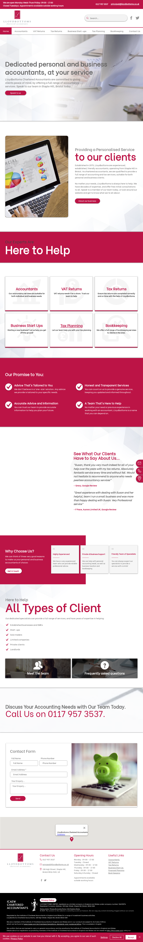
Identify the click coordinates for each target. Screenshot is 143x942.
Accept (131, 937)
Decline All (116, 937)
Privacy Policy (17, 938)
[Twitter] (137, 18)
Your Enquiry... (18, 781)
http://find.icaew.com (115, 930)
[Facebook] (131, 18)
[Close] (139, 937)
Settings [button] (104, 937)
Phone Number (47, 758)
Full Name (16, 758)
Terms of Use (44, 909)
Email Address (18, 770)
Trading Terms (75, 909)
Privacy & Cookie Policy (58, 909)
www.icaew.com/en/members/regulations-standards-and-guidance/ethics (52, 924)
